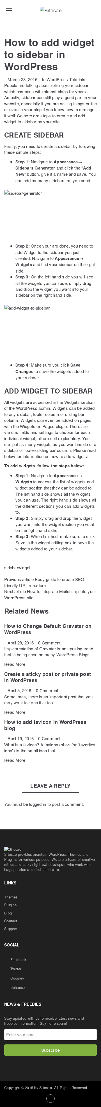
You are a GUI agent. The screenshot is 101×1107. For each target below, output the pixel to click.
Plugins (10, 904)
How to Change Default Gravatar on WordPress (47, 629)
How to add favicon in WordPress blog (45, 725)
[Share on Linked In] (20, 573)
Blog (8, 913)
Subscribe (50, 1050)
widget (24, 567)
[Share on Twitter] (10, 573)
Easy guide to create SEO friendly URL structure (44, 582)
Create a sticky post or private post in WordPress (47, 677)
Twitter (15, 968)
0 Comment (49, 643)
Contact (10, 920)
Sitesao (45, 1087)
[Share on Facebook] (6, 573)
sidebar (11, 567)
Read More (14, 664)
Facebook (17, 959)
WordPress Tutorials (66, 79)
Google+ (16, 978)
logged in (37, 804)
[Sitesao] (50, 10)
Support (10, 928)
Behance (17, 987)
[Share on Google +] (15, 573)
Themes (11, 897)
